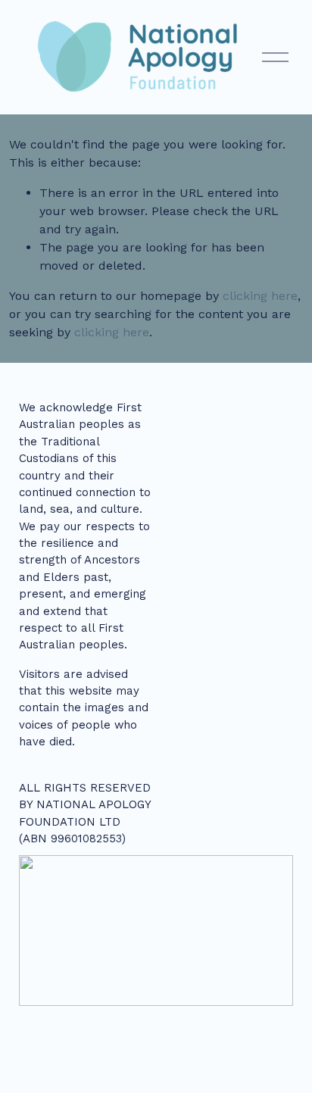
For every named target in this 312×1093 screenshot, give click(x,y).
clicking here (260, 296)
